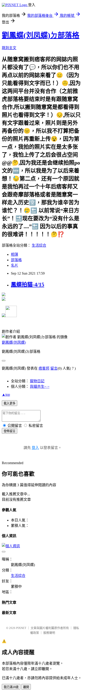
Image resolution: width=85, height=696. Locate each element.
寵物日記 (37, 381)
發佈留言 (9, 431)
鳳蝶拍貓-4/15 (27, 285)
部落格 (16, 260)
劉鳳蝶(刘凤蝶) (14, 342)
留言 (54, 368)
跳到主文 (9, 48)
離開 (26, 687)
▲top (6, 394)
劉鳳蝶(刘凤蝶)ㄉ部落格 (40, 35)
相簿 (14, 254)
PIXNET (21, 628)
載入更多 (9, 403)
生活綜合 (39, 245)
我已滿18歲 (11, 687)
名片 (14, 265)
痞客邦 (44, 368)
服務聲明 (49, 632)
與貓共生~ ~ (39, 386)
